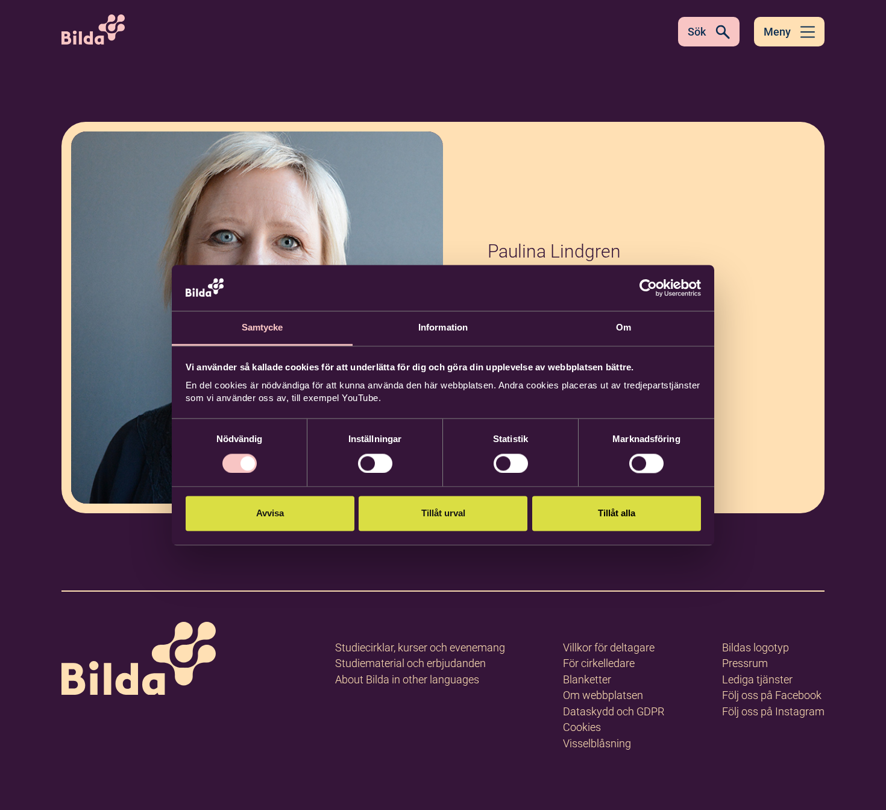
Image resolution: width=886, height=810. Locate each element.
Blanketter (587, 679)
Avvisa (270, 513)
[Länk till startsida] (138, 661)
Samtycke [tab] (262, 328)
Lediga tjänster (757, 679)
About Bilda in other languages (407, 679)
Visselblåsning (597, 743)
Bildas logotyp (755, 647)
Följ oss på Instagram (773, 711)
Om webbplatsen (603, 695)
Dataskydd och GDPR (613, 711)
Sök (697, 31)
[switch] (375, 463)
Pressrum (745, 663)
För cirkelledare (599, 663)
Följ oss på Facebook (772, 695)
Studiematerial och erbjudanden (410, 663)
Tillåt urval (443, 513)
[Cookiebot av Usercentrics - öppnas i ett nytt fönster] (648, 288)
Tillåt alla (616, 513)
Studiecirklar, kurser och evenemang (420, 647)
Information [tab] (443, 328)
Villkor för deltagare (609, 647)
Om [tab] (623, 328)
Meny (777, 31)
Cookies (582, 727)
